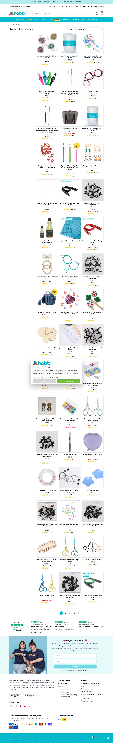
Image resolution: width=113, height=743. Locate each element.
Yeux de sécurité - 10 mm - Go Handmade (47, 455)
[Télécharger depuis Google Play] (30, 695)
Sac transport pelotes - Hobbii (47, 312)
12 (74, 613)
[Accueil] (10, 24)
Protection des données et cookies (25, 737)
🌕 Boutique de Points (59, 6)
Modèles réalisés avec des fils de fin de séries (92, 695)
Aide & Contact (70, 6)
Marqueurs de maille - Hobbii (92, 166)
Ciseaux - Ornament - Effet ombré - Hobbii (93, 419)
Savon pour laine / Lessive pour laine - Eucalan (47, 241)
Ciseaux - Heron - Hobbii (47, 595)
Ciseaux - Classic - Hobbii (93, 560)
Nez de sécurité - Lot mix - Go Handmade (47, 525)
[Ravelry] (30, 706)
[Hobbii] (17, 13)
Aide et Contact (62, 684)
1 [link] (61, 613)
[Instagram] (11, 706)
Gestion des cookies (73, 737)
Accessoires (16, 24)
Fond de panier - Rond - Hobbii (47, 348)
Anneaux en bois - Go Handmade (47, 277)
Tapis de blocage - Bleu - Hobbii (69, 241)
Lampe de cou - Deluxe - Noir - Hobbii (70, 204)
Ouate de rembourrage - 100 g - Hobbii (92, 129)
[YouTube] (25, 706)
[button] (102, 13)
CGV (10, 737)
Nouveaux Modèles (87, 692)
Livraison (60, 686)
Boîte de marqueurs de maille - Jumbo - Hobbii (93, 384)
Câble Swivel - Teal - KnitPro (70, 277)
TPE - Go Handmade (92, 490)
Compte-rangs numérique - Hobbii (47, 92)
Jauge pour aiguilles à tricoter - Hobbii (69, 348)
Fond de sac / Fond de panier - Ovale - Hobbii (47, 560)
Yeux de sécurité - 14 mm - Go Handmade (70, 596)
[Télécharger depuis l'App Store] (16, 695)
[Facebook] (16, 706)
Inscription (100, 6)
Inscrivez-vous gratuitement (90, 684)
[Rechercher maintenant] (89, 13)
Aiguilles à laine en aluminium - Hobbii (47, 204)
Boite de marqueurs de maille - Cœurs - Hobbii (70, 313)
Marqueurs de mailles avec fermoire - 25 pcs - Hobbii (93, 57)
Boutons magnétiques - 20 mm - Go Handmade (47, 419)
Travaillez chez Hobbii (64, 689)
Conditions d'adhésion (45, 737)
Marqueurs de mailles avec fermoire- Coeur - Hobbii (47, 166)
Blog (49, 6)
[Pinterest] (21, 706)
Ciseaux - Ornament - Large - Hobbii (69, 560)
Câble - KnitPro (93, 91)
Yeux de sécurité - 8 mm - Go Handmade (92, 204)
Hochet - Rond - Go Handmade (47, 490)
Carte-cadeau (85, 698)
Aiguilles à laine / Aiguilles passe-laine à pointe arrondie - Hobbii (70, 93)
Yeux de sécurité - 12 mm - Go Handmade (93, 525)
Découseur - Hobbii (70, 455)
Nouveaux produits (87, 689)
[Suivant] (78, 613)
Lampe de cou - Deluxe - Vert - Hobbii (93, 596)
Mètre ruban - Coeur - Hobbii (92, 455)
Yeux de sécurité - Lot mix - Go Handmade (93, 348)
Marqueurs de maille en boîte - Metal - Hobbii (70, 419)
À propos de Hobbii (81, 6)
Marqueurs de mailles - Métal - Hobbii (47, 57)
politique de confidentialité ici (81, 670)
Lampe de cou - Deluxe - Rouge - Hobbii (92, 241)
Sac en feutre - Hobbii (70, 129)
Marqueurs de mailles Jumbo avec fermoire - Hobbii (69, 525)
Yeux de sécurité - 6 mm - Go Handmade (92, 277)
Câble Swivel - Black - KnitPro (69, 490)
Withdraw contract (60, 737)
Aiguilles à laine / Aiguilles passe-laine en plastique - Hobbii (70, 167)
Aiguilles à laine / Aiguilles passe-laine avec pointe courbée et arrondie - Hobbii (47, 130)
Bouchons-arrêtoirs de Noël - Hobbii (92, 313)
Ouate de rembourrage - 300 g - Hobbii (69, 57)
